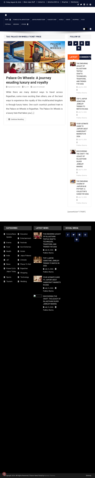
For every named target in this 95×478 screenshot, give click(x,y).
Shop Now (65, 2)
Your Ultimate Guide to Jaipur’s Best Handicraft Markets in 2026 (82, 130)
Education (24, 234)
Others (23, 24)
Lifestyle (23, 260)
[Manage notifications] (4, 474)
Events (68, 19)
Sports (8, 277)
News (6, 19)
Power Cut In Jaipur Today (21, 19)
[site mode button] (85, 29)
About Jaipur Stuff (29, 2)
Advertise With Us (53, 2)
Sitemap (88, 475)
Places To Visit (52, 19)
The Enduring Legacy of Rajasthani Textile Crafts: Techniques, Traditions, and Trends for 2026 (82, 74)
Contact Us (41, 2)
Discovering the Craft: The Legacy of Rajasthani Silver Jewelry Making (82, 158)
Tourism (9, 281)
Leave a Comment (38, 87)
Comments (85, 57)
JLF (7, 260)
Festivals (8, 24)
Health (8, 251)
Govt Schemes (25, 247)
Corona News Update (11, 235)
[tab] (73, 57)
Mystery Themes (49, 475)
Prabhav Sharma (81, 93)
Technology (24, 277)
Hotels (61, 19)
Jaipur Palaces (25, 256)
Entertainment (25, 238)
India (8, 256)
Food (83, 19)
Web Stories (75, 2)
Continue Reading (17, 119)
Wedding (16, 24)
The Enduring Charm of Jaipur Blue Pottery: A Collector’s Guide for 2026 (82, 187)
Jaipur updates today (38, 19)
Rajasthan (24, 268)
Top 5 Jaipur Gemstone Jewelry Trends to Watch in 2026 (82, 104)
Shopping (76, 19)
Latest (73, 57)
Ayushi (26, 87)
